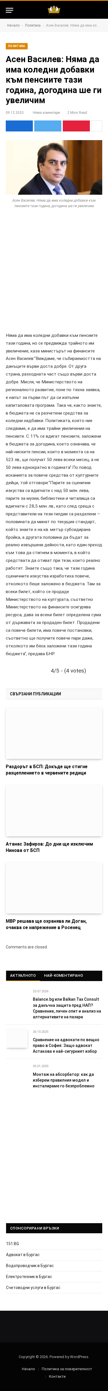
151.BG (12, 1243)
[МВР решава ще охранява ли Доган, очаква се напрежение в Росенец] (54, 887)
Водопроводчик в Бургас (30, 1265)
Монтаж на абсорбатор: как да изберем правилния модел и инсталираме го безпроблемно (63, 1080)
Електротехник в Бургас (29, 1276)
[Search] (99, 10)
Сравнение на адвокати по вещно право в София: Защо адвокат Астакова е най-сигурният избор (66, 1045)
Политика (33, 25)
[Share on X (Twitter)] (47, 125)
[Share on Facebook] (19, 125)
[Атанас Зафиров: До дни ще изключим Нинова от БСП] (54, 810)
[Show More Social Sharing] (96, 125)
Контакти (57, 1376)
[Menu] (9, 10)
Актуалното (23, 975)
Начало (13, 25)
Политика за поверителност (67, 1369)
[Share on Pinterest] (76, 125)
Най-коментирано (63, 975)
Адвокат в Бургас (23, 1254)
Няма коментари (46, 113)
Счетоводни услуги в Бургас (33, 1287)
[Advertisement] (54, 275)
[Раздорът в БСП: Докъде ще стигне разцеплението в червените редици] (54, 733)
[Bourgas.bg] (54, 10)
